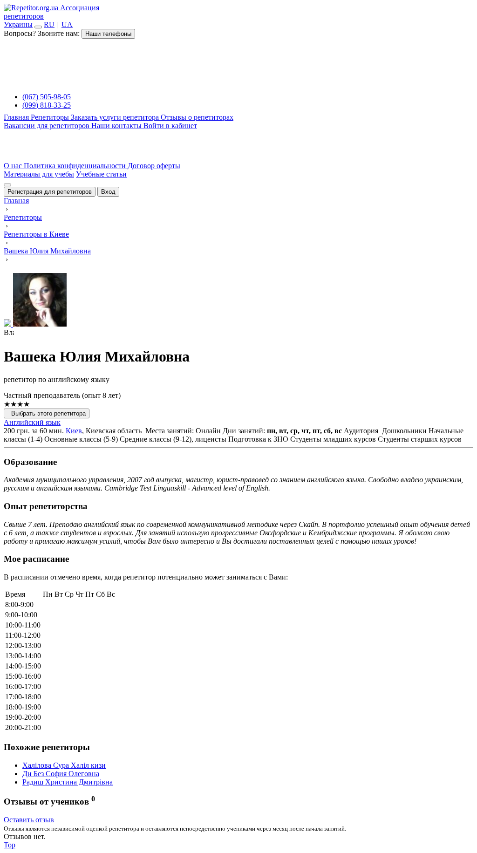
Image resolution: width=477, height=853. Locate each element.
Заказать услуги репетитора (116, 117)
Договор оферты (154, 166)
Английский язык (32, 422)
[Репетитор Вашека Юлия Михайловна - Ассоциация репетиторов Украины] (238, 300)
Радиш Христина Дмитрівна (67, 782)
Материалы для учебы (39, 174)
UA (67, 24)
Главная (17, 117)
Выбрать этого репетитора (46, 413)
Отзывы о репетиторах (197, 117)
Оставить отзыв (29, 820)
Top (9, 845)
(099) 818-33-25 (46, 105)
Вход (108, 191)
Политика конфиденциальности (76, 166)
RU (49, 24)
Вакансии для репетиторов (47, 126)
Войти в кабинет (170, 126)
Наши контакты (117, 126)
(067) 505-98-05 (46, 97)
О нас (14, 166)
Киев (74, 431)
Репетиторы (51, 117)
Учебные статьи (101, 174)
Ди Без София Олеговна (60, 774)
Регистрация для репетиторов (49, 191)
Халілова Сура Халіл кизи (64, 765)
